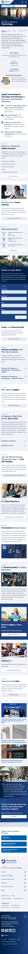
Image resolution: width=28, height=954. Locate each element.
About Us (3, 872)
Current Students (5, 905)
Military (3, 890)
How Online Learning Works (7, 879)
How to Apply (7, 6)
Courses (8, 30)
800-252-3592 (12, 919)
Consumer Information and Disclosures (8, 941)
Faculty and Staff (15, 907)
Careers (14, 30)
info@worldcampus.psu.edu (9, 917)
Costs (20, 30)
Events (12, 896)
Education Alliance (5, 907)
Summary (3, 30)
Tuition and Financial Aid (7, 886)
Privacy (18, 939)
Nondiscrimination (11, 939)
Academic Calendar (18, 898)
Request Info (20, 6)
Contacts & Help (5, 896)
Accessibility (3, 939)
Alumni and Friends (15, 905)
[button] (22, 2)
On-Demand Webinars (6, 898)
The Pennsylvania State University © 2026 (9, 944)
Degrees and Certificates (7, 875)
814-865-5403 (6, 915)
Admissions (4, 883)
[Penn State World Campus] (5, 2)
